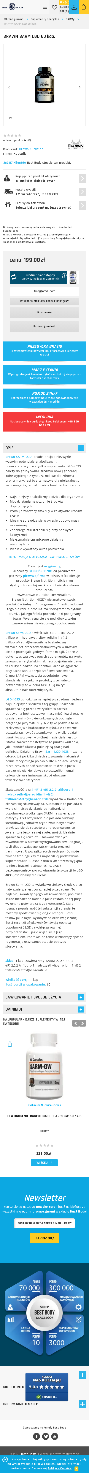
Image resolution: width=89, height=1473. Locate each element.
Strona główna (13, 19)
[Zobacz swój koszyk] (84, 7)
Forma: (7, 154)
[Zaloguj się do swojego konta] (74, 7)
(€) (64, 7)
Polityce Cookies (60, 1468)
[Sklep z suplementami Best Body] (13, 5)
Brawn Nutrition (31, 149)
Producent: (10, 149)
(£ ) (64, 11)
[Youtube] (54, 1437)
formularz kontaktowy (44, 378)
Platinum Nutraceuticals (44, 1105)
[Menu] (45, 7)
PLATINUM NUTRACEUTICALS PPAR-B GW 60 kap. (44, 1116)
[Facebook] (36, 1437)
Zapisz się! (44, 1238)
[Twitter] (45, 1437)
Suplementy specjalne (45, 19)
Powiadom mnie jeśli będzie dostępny (44, 301)
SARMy (70, 19)
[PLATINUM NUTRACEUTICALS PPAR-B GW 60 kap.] (44, 1065)
